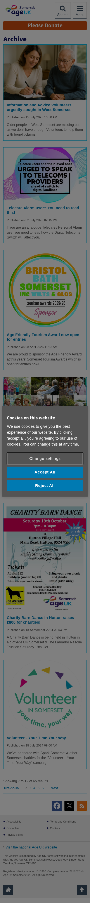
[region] (45, 451)
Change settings (45, 458)
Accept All (45, 472)
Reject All (45, 485)
